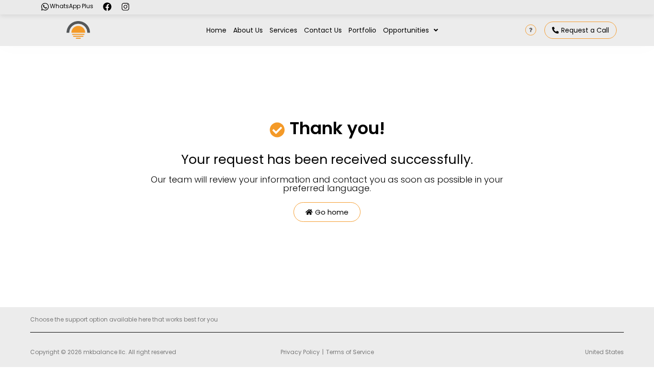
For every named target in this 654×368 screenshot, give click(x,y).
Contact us (323, 30)
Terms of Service (350, 352)
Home (216, 30)
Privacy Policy (300, 352)
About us (248, 30)
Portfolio (362, 30)
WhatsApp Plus (71, 6)
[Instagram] (125, 6)
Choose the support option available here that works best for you (124, 319)
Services (283, 30)
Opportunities (406, 30)
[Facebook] (107, 6)
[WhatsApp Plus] (45, 6)
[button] (410, 30)
